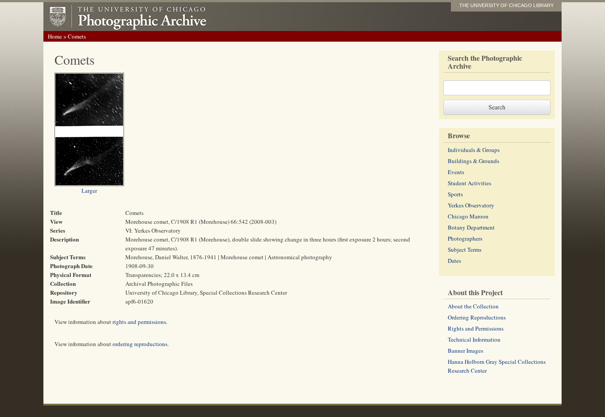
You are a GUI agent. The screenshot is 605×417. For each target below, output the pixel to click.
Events (456, 172)
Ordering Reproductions (477, 317)
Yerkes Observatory (471, 205)
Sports (455, 194)
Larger (89, 191)
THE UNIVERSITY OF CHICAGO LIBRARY (506, 5)
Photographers (465, 238)
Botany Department (471, 227)
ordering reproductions (139, 344)
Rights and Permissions (476, 328)
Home (55, 36)
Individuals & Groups (474, 150)
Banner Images (465, 351)
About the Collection (473, 306)
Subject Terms (464, 249)
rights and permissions (139, 322)
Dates (454, 261)
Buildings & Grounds (473, 161)
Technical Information (474, 339)
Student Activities (469, 183)
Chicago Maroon (468, 216)
